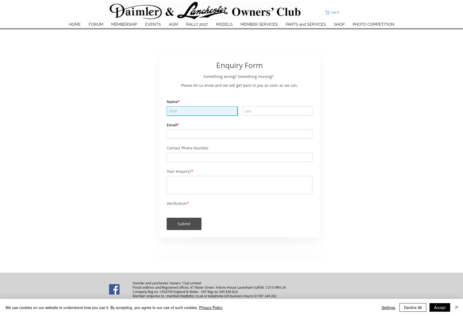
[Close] (456, 307)
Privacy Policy (210, 307)
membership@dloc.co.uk (184, 282)
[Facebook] (114, 275)
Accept (440, 307)
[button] (344, 12)
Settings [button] (388, 307)
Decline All (413, 307)
